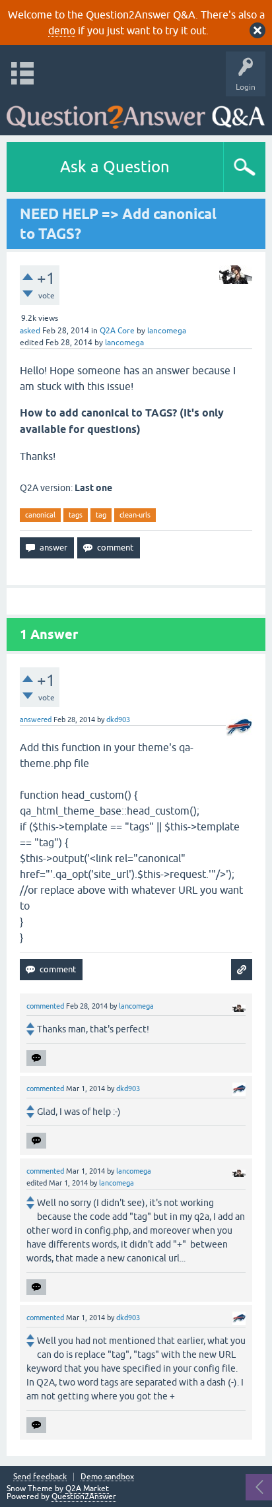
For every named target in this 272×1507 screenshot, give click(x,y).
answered (35, 719)
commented (45, 1006)
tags (76, 515)
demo (61, 30)
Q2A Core (117, 330)
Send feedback (40, 1477)
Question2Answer (83, 1496)
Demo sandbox (107, 1477)
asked (30, 330)
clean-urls (135, 515)
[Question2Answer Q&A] (136, 112)
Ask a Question (115, 167)
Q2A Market (87, 1488)
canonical (40, 515)
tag (101, 515)
